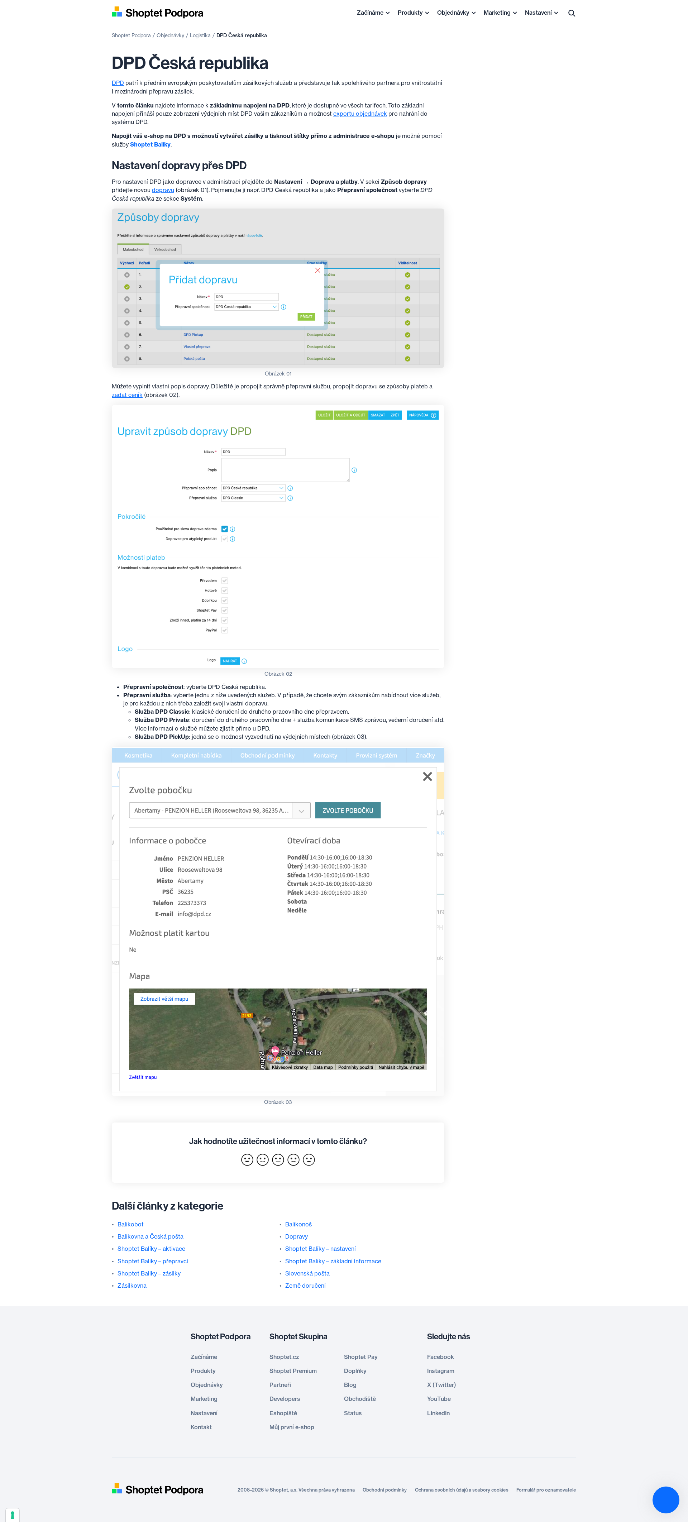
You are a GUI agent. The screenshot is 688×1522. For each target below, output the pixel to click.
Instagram (440, 1370)
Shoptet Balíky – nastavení (320, 1248)
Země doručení (305, 1285)
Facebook (440, 1356)
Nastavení (538, 12)
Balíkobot (131, 1224)
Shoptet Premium (293, 1370)
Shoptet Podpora (131, 35)
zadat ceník (127, 394)
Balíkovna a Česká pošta (150, 1236)
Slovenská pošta (307, 1273)
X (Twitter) (441, 1384)
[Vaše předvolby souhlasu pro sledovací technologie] (12, 1515)
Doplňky (355, 1370)
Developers (284, 1398)
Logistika (200, 35)
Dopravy (296, 1236)
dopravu (163, 189)
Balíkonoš (298, 1224)
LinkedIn (438, 1413)
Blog (350, 1384)
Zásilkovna (132, 1285)
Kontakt (201, 1427)
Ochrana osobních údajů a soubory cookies (461, 1490)
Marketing (497, 12)
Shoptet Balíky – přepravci (153, 1261)
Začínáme (370, 12)
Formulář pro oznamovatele (546, 1490)
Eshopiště (283, 1413)
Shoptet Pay (361, 1356)
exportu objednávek (360, 113)
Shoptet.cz (284, 1356)
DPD (118, 82)
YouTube (439, 1398)
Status (353, 1413)
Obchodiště (360, 1398)
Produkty (410, 12)
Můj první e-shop (291, 1427)
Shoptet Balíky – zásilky (149, 1273)
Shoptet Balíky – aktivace (151, 1248)
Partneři (280, 1384)
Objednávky (453, 12)
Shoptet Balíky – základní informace (333, 1261)
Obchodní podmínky (385, 1490)
